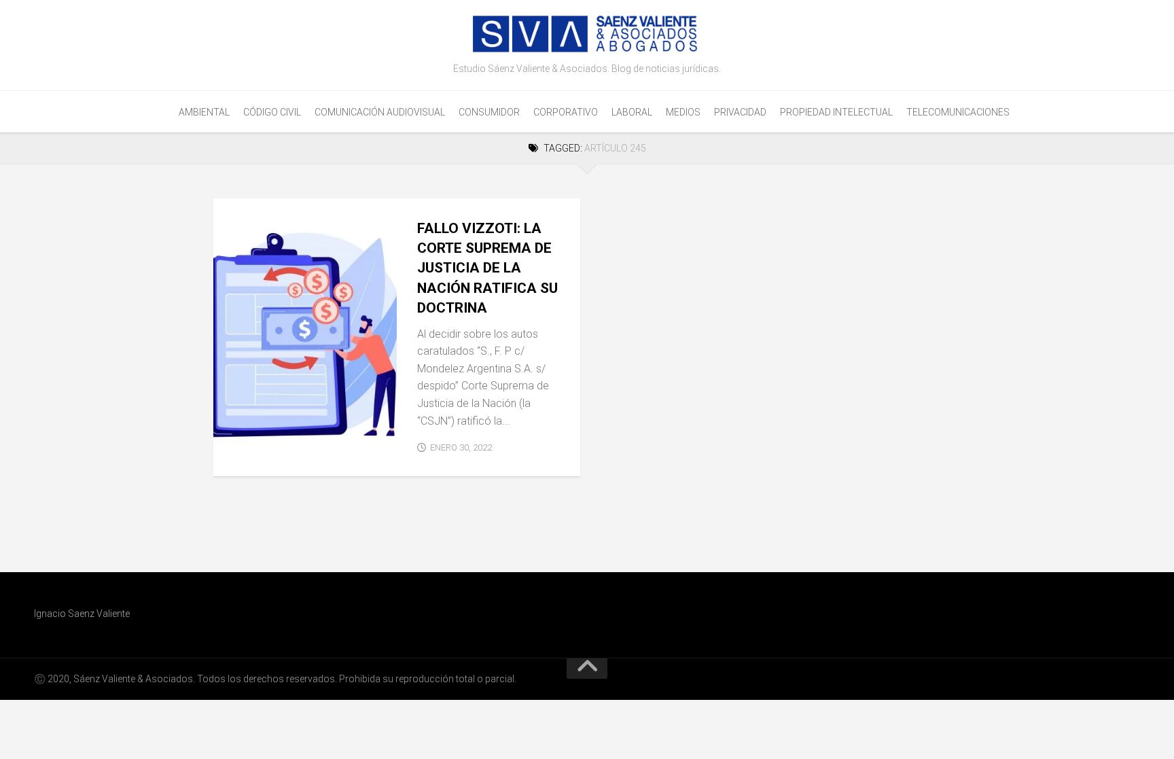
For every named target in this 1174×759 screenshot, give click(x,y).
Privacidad (740, 112)
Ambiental (204, 112)
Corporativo (565, 112)
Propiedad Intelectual (836, 112)
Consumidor (489, 112)
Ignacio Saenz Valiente (82, 613)
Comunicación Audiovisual (380, 112)
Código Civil (272, 112)
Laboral (631, 112)
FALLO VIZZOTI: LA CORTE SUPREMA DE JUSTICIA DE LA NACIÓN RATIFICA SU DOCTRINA (487, 268)
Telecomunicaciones (958, 112)
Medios (683, 112)
